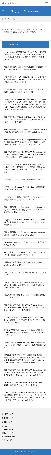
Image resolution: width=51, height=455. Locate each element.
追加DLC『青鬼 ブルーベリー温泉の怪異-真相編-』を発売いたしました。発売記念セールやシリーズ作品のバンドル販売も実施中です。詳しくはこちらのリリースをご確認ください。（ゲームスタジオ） (25, 358)
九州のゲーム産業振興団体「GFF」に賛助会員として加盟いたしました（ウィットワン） (25, 263)
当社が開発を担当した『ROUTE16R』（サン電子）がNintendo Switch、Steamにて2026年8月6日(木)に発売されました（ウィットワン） (25, 79)
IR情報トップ (7, 422)
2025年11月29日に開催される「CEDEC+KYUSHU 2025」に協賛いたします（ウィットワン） (23, 384)
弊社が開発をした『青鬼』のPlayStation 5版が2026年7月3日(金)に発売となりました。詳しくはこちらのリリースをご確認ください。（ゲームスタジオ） (25, 142)
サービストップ (7, 414)
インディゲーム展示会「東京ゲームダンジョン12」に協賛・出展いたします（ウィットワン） (25, 198)
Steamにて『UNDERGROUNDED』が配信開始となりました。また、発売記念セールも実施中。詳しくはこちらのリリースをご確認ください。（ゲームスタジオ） (25, 168)
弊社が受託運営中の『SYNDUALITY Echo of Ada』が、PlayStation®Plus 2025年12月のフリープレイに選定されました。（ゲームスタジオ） (25, 307)
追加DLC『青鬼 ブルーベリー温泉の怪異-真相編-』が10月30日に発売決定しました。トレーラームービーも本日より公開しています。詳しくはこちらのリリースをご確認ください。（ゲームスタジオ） (25, 396)
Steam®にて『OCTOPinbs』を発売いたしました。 (24, 180)
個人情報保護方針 (8, 437)
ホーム (4, 19)
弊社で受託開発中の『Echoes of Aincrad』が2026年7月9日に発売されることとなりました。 (25, 233)
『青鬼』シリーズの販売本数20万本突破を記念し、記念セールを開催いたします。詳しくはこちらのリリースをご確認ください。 (25, 284)
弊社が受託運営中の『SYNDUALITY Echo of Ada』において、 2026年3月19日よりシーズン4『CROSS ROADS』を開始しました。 (25, 209)
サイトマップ (7, 440)
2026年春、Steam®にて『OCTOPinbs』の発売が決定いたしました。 (25, 243)
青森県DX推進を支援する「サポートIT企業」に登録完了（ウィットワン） (25, 296)
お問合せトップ (7, 433)
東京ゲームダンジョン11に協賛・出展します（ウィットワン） (25, 273)
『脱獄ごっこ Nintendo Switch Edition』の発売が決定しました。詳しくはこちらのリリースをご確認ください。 (25, 344)
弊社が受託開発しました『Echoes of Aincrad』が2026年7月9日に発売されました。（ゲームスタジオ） (25, 130)
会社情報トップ (7, 418)
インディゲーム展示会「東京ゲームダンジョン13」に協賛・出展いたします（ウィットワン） (25, 90)
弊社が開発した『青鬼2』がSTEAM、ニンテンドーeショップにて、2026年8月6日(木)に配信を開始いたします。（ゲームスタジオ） (25, 119)
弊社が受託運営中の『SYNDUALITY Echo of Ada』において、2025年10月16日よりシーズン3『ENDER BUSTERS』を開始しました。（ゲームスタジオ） (25, 372)
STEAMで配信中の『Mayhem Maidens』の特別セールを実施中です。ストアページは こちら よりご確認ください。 (24, 332)
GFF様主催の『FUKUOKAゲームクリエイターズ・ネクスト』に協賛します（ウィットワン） (25, 253)
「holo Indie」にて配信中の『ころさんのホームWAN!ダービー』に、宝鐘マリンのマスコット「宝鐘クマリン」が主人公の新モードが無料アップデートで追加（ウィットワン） (25, 55)
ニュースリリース (11, 44)
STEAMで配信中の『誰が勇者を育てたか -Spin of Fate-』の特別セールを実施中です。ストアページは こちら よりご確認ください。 (24, 319)
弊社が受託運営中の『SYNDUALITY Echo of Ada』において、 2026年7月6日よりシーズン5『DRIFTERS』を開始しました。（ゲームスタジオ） (25, 154)
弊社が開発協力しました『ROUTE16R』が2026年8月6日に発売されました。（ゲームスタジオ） (25, 68)
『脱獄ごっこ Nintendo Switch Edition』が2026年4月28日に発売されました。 (25, 188)
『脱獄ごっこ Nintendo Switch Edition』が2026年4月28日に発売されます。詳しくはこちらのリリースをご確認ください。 (25, 222)
